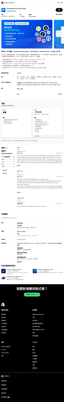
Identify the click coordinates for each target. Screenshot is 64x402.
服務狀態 (34, 368)
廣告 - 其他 (20, 89)
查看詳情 (19, 262)
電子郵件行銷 (36, 326)
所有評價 (5, 173)
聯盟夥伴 (34, 362)
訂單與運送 (4, 323)
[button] (16, 272)
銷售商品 (3, 320)
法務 (33, 365)
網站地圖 (3, 393)
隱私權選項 (4, 397)
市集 (33, 317)
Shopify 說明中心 (6, 346)
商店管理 (3, 332)
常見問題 (19, 225)
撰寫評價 (5, 170)
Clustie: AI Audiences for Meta (14, 269)
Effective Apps (32, 16)
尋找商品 (3, 317)
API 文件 (3, 349)
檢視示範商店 (59, 14)
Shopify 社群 (4, 352)
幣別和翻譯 (35, 335)
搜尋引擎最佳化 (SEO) (38, 329)
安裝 (59, 10)
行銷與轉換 (4, 329)
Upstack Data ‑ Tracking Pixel (14, 276)
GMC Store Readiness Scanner (45, 269)
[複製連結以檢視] (21, 147)
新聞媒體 (34, 355)
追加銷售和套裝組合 (37, 323)
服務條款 (3, 385)
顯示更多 (19, 165)
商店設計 (3, 326)
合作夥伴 (34, 359)
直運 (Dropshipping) (38, 314)
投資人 (34, 352)
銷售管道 (3, 314)
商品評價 (34, 320)
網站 (18, 233)
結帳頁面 (19, 82)
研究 (2, 355)
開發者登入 (4, 381)
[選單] (62, 2)
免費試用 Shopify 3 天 (32, 294)
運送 (33, 332)
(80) (24, 16)
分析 (18, 94)
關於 (33, 346)
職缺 (33, 349)
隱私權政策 (20, 223)
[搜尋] (59, 2)
